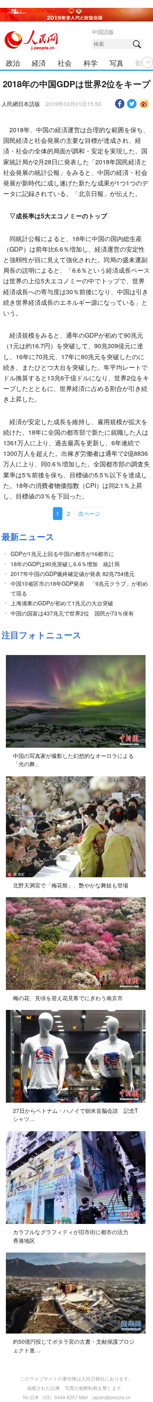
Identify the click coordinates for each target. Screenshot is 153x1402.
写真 (116, 63)
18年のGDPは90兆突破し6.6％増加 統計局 (65, 564)
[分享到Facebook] (120, 103)
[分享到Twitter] (132, 103)
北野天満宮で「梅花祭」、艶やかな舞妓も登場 (70, 885)
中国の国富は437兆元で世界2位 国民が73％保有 (72, 613)
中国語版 (103, 32)
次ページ (89, 513)
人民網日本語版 (21, 104)
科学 (91, 63)
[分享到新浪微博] (144, 103)
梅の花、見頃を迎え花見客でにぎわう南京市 (68, 998)
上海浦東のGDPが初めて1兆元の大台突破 (62, 603)
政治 (13, 63)
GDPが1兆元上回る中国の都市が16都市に (62, 554)
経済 (39, 63)
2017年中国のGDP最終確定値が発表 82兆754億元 (73, 574)
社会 (65, 63)
